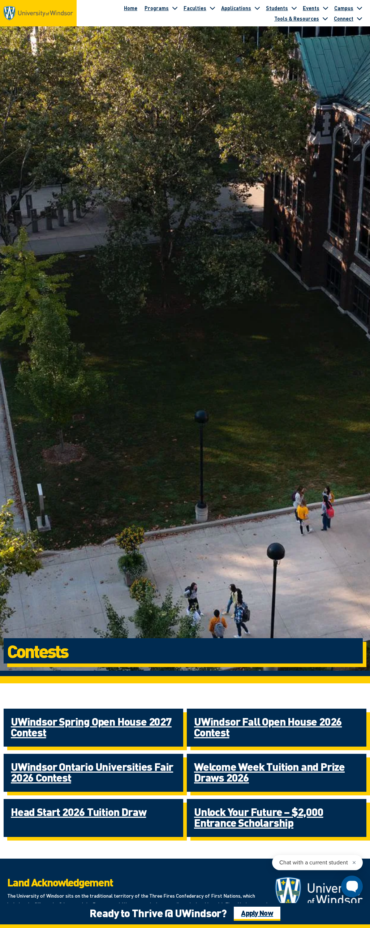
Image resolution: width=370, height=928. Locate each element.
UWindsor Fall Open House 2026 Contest (268, 726)
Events (311, 8)
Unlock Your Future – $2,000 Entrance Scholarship (258, 817)
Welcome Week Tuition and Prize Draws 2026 (269, 772)
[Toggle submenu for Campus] (359, 8)
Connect (343, 18)
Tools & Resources (296, 18)
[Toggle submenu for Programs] (175, 8)
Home (130, 8)
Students (277, 8)
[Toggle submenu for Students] (294, 8)
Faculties (195, 8)
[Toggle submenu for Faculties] (212, 8)
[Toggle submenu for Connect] (359, 18)
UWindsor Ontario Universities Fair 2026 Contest (92, 772)
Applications (236, 8)
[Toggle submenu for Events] (325, 8)
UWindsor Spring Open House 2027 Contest (91, 726)
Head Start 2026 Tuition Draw (78, 812)
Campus (343, 8)
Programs (157, 8)
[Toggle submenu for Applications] (257, 8)
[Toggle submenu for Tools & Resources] (325, 18)
